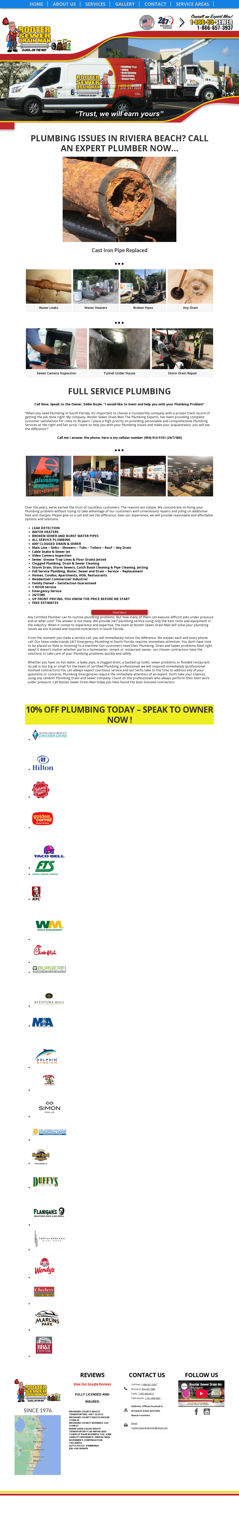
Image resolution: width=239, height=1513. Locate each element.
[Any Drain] (190, 286)
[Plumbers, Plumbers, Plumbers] (143, 476)
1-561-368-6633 (152, 1398)
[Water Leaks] (48, 286)
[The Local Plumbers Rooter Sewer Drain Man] (96, 476)
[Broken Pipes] (143, 286)
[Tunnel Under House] (119, 348)
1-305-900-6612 (146, 1393)
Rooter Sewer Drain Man (38, 38)
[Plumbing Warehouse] (190, 476)
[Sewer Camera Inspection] (56, 348)
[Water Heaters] (96, 286)
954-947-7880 (148, 1389)
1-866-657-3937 (149, 1384)
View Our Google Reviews (92, 1384)
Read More (119, 612)
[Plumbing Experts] (48, 476)
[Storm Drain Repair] (182, 348)
